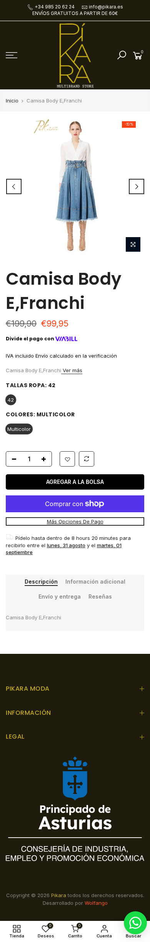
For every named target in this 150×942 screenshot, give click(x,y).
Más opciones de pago (75, 521)
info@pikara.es (106, 7)
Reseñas (100, 597)
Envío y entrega (59, 597)
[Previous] (14, 186)
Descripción (41, 582)
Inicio (12, 100)
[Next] (136, 186)
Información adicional (95, 582)
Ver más (71, 370)
